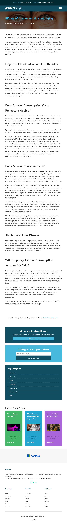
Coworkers (8, 496)
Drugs (26, 501)
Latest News (55, 318)
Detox (11, 380)
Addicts (7, 493)
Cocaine (27, 498)
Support (47, 506)
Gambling (12, 384)
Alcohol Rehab (28, 493)
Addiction (12, 373)
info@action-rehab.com (46, 3)
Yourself (7, 506)
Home (7, 23)
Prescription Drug (29, 506)
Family (6, 501)
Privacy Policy (35, 478)
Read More (10, 442)
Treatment (47, 496)
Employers (7, 498)
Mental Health (14, 392)
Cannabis (27, 496)
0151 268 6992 (26, 3)
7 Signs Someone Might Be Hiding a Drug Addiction (33, 416)
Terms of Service (45, 478)
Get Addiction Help (33, 339)
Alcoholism (46, 318)
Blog (11, 23)
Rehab (11, 396)
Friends (7, 503)
